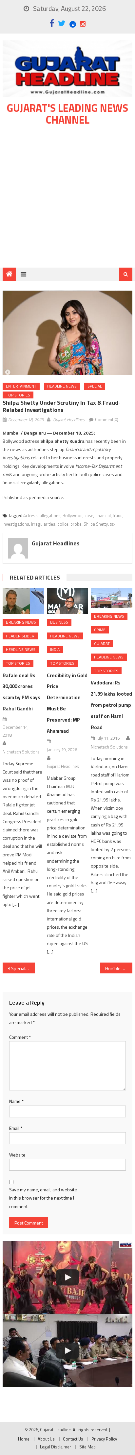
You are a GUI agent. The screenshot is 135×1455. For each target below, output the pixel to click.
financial (103, 515)
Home (23, 1439)
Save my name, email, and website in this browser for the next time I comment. (43, 1197)
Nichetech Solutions (21, 752)
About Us (46, 1439)
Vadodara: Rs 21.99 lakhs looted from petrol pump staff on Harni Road (111, 705)
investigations (16, 524)
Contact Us (73, 1439)
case (89, 515)
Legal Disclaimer (55, 1446)
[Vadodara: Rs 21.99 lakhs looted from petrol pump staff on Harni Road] (111, 598)
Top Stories (18, 395)
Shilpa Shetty (96, 524)
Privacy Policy (104, 1439)
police (62, 524)
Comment (20, 1037)
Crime (100, 630)
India (55, 649)
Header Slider (20, 636)
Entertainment (21, 386)
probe (76, 524)
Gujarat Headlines (69, 419)
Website (17, 1154)
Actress (30, 515)
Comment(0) (106, 419)
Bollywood (73, 515)
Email (15, 1128)
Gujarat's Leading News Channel (67, 114)
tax (112, 524)
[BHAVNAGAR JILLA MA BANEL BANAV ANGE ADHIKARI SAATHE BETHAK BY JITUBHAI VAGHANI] (67, 1350)
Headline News (62, 386)
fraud (118, 515)
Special (94, 386)
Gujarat (102, 643)
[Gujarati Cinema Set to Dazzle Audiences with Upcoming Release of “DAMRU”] (67, 1277)
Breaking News (21, 622)
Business (59, 622)
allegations (50, 515)
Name (16, 1101)
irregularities (43, 524)
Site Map (87, 1446)
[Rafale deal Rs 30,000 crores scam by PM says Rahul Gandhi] (23, 601)
